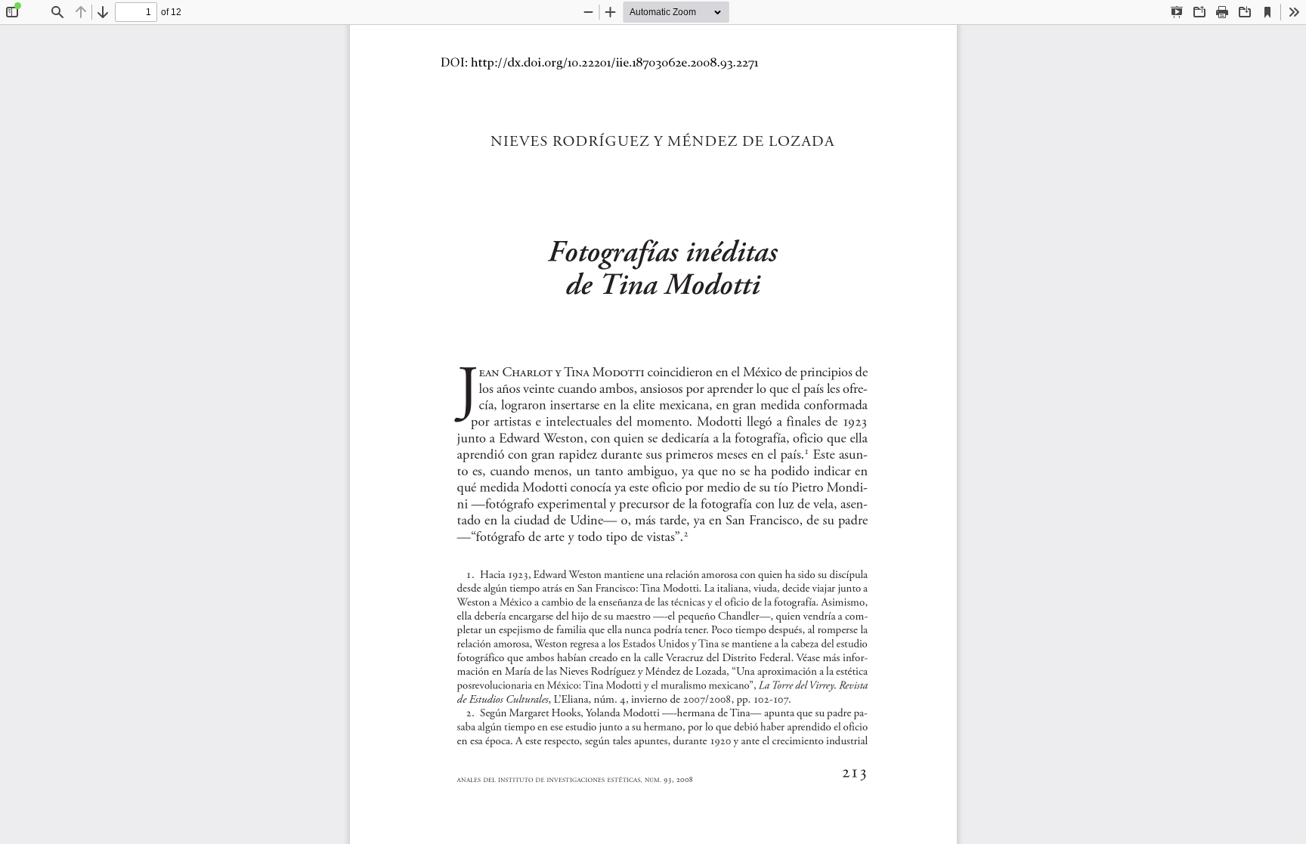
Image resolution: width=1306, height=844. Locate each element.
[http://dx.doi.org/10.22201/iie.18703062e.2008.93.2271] (621, 62)
